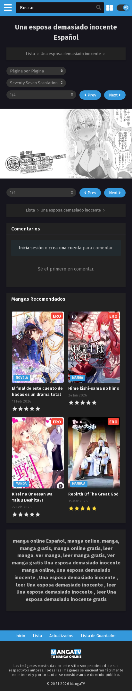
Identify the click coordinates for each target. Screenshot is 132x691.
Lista (37, 635)
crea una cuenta (65, 248)
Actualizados (61, 635)
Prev (91, 95)
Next (114, 95)
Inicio (20, 635)
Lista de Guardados (99, 635)
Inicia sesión (31, 248)
